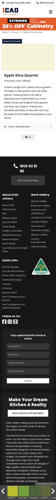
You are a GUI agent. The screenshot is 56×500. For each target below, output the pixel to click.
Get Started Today (28, 180)
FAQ (4, 213)
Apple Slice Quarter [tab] (12, 41)
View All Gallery (39, 246)
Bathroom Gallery (40, 205)
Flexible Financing (11, 235)
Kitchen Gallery (39, 201)
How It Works (9, 243)
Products (7, 288)
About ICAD (8, 205)
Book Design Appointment (28, 413)
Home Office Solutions (14, 275)
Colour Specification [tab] (18, 126)
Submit (28, 380)
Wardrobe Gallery (40, 230)
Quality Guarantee (12, 230)
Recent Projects (10, 239)
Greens (15, 32)
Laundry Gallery (39, 221)
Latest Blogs (8, 226)
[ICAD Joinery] (11, 11)
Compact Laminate (41, 217)
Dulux (4, 32)
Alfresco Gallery (39, 234)
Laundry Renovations (13, 271)
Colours (6, 283)
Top (29, 137)
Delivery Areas (9, 217)
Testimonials (9, 209)
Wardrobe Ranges (12, 279)
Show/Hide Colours (46, 484)
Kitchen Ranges (10, 266)
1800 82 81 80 (47, 2)
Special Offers (9, 222)
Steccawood (38, 226)
